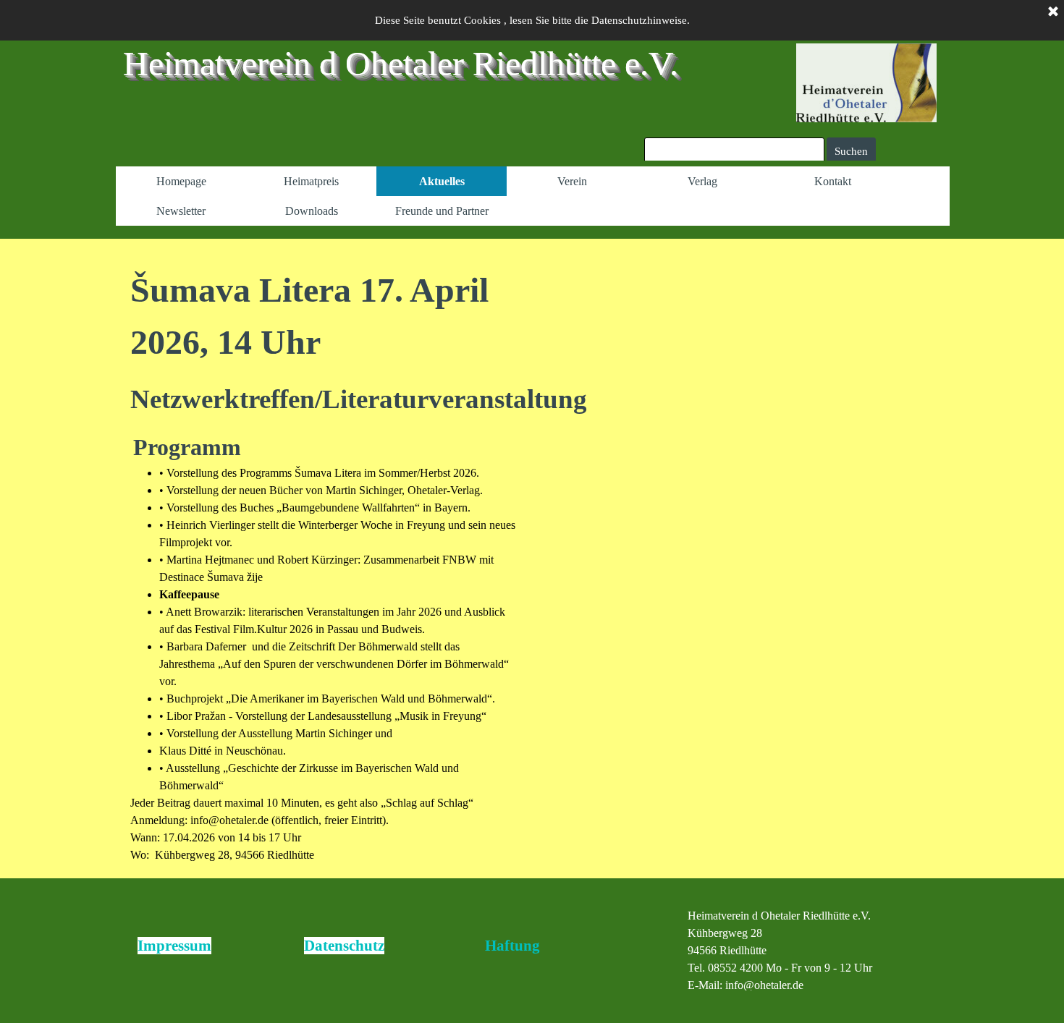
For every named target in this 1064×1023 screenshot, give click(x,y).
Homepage (181, 181)
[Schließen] (1053, 12)
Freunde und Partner (442, 211)
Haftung (512, 945)
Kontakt (832, 181)
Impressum (174, 945)
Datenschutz (344, 945)
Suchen (851, 151)
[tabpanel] (324, 564)
